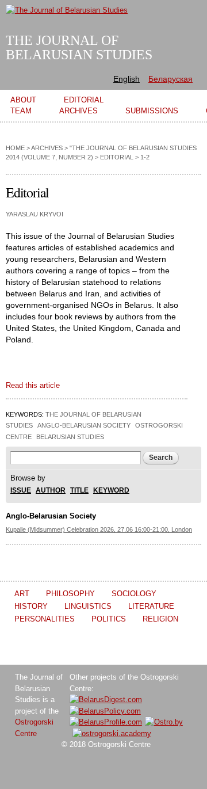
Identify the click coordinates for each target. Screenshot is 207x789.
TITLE (79, 490)
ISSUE (20, 490)
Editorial (116, 157)
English (126, 78)
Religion (160, 619)
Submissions (151, 110)
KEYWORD (111, 490)
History (31, 606)
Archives (78, 110)
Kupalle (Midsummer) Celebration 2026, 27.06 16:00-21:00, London (99, 529)
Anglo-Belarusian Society (84, 425)
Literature (151, 606)
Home (15, 147)
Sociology (134, 593)
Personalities (44, 619)
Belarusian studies (70, 436)
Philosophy (70, 593)
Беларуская (170, 78)
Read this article (33, 385)
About (23, 100)
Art (21, 593)
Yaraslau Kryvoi (34, 214)
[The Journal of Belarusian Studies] (67, 10)
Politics (108, 619)
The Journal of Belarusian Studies (79, 47)
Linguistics (88, 606)
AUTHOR (51, 490)
